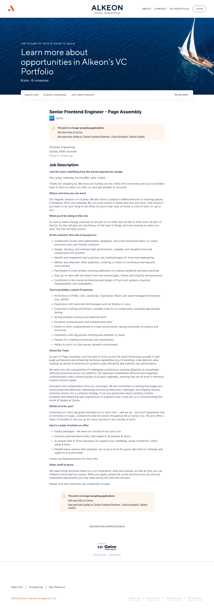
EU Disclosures (195, 598)
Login (199, 9)
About (146, 9)
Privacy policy (100, 555)
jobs (32, 94)
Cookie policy (115, 555)
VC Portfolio (179, 9)
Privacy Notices (173, 598)
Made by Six (134, 598)
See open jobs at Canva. (70, 132)
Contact (160, 9)
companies (55, 94)
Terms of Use (153, 598)
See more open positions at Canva (107, 526)
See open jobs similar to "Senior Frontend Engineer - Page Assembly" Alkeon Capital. (101, 136)
